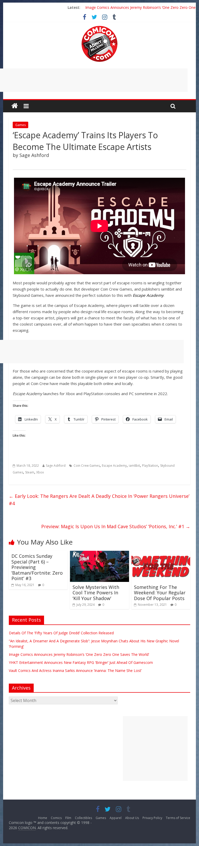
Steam (29, 472)
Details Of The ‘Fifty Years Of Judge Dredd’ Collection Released (61, 632)
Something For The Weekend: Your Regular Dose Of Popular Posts (160, 592)
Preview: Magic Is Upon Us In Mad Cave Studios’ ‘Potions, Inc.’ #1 (115, 526)
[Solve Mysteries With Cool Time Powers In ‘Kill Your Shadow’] (99, 554)
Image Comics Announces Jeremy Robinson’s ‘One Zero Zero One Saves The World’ (79, 654)
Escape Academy (114, 465)
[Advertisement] (155, 748)
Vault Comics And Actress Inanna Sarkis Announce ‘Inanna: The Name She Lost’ (75, 670)
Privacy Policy (152, 818)
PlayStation (150, 465)
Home (42, 818)
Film (68, 818)
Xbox (40, 472)
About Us (132, 818)
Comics (56, 818)
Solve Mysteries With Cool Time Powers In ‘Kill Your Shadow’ (96, 592)
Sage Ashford (56, 465)
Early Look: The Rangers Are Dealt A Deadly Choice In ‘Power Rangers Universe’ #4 (99, 500)
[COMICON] (99, 27)
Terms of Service (178, 818)
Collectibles (83, 818)
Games (20, 125)
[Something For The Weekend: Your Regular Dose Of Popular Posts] (160, 554)
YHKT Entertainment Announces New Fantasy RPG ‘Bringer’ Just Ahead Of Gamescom (81, 662)
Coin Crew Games (87, 465)
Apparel (116, 818)
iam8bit (134, 465)
